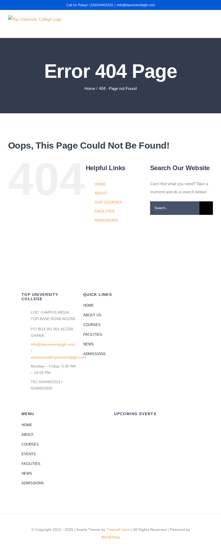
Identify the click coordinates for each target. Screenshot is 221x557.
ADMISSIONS (106, 220)
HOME (100, 184)
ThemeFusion (118, 529)
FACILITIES (105, 211)
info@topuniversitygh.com (136, 5)
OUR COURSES (108, 202)
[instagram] (123, 547)
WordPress (110, 537)
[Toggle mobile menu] (211, 23)
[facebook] (97, 547)
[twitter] (106, 547)
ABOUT (101, 193)
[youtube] (114, 547)
